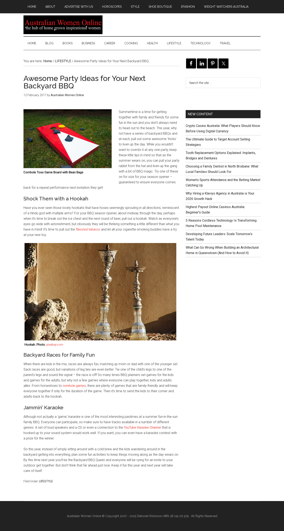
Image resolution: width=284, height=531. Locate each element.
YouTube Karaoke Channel (142, 427)
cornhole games (74, 386)
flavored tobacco (88, 229)
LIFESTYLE (46, 481)
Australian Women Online (62, 24)
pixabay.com (54, 344)
